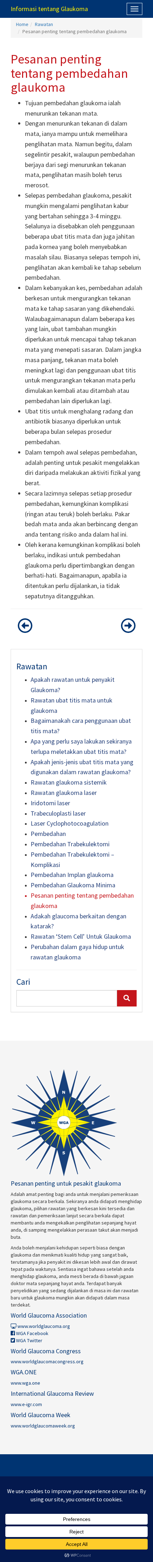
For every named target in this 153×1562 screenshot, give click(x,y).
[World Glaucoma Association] (76, 1122)
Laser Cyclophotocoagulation (70, 823)
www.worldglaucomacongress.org (47, 1361)
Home (22, 24)
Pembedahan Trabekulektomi (70, 844)
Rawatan (44, 24)
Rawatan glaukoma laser (64, 792)
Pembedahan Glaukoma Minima (73, 885)
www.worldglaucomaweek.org (43, 1425)
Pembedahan (48, 834)
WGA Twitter (28, 1340)
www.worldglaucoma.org (43, 1326)
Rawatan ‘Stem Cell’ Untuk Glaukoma (81, 936)
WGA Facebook (31, 1333)
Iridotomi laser (50, 803)
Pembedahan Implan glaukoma (72, 875)
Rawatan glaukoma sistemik (69, 782)
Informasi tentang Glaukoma (49, 9)
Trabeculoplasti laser (58, 813)
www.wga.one (25, 1383)
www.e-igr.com (26, 1404)
